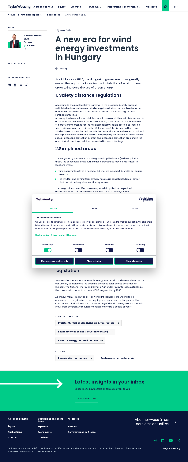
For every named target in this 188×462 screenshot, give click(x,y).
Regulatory (73, 235)
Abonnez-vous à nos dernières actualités (152, 421)
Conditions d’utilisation (20, 452)
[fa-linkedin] (160, 441)
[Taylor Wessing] (19, 7)
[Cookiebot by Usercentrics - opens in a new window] (141, 199)
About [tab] (135, 208)
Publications (53, 14)
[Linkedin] (9, 85)
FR (174, 6)
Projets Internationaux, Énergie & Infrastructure (86, 323)
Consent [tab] (53, 208)
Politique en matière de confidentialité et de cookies (68, 448)
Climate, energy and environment (78, 340)
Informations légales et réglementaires (120, 448)
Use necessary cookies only (54, 261)
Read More (26, 44)
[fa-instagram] (152, 441)
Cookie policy (42, 235)
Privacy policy (58, 235)
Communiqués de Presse (82, 432)
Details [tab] (94, 208)
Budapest (31, 45)
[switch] (78, 250)
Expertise (76, 6)
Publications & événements (122, 6)
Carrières (151, 6)
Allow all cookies (134, 261)
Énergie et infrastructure (72, 358)
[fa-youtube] (168, 441)
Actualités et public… (31, 14)
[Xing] (26, 85)
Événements (45, 432)
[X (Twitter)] (20, 85)
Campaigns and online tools (50, 420)
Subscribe (94, 391)
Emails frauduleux (46, 452)
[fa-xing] (176, 441)
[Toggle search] (165, 6)
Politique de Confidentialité (22, 448)
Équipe (62, 6)
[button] (165, 6)
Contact (12, 437)
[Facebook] (15, 85)
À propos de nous (43, 6)
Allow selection (94, 261)
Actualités (73, 418)
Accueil (11, 14)
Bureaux (94, 6)
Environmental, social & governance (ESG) (83, 331)
